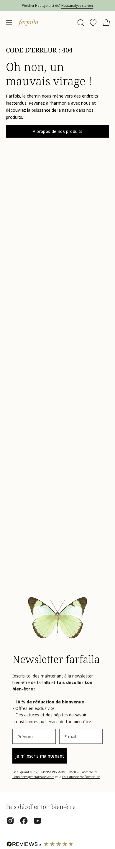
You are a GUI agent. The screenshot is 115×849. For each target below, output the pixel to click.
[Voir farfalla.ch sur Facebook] (23, 820)
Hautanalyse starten (77, 5)
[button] (80, 23)
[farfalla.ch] (28, 22)
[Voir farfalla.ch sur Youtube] (37, 820)
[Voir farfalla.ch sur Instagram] (10, 820)
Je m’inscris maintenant (39, 756)
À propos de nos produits (58, 131)
